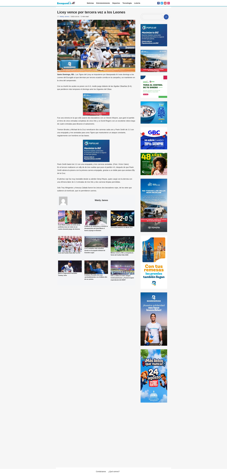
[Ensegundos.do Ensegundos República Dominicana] (66, 3)
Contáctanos (101, 471)
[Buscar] (166, 16)
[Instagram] (168, 3)
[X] (162, 3)
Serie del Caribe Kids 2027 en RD (69, 253)
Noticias (90, 3)
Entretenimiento (103, 3)
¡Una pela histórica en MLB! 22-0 (121, 227)
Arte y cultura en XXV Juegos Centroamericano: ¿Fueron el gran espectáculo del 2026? (122, 278)
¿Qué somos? (114, 471)
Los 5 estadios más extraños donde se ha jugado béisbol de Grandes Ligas (94, 250)
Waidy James (64, 16)
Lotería (137, 3)
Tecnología (127, 3)
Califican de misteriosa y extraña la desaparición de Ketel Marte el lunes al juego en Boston (96, 228)
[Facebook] (158, 3)
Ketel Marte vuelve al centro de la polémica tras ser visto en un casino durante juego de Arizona (69, 227)
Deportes (116, 3)
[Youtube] (165, 3)
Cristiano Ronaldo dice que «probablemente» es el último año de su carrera (95, 277)
